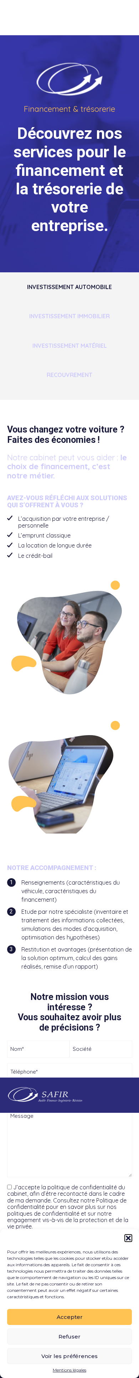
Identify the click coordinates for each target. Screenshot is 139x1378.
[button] (128, 1238)
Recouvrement (69, 374)
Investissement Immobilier (69, 316)
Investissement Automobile (69, 286)
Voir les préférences (69, 1356)
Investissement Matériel (69, 345)
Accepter (70, 1317)
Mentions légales (69, 1370)
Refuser (69, 1336)
